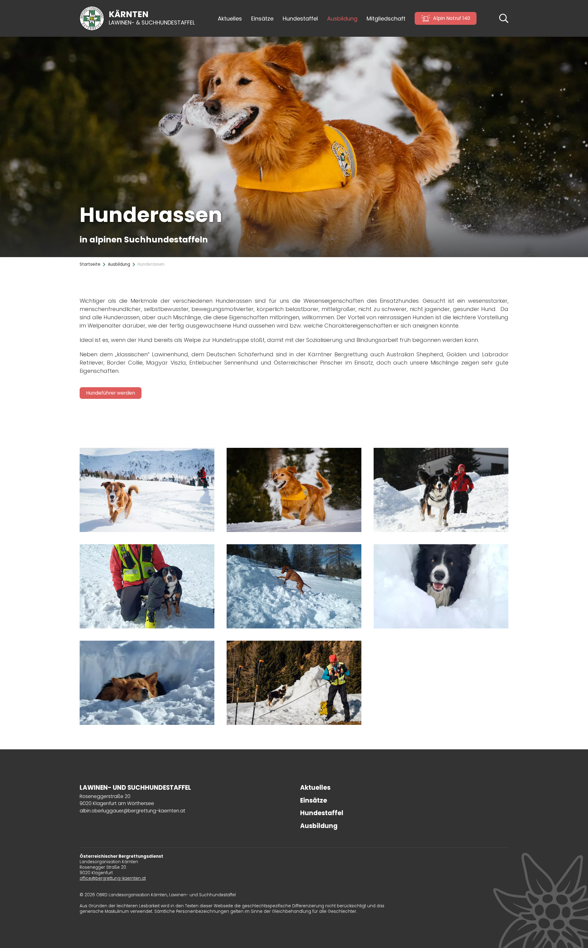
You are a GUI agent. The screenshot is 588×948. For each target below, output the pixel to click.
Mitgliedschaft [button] (386, 18)
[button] (503, 18)
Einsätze (262, 18)
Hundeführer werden (110, 392)
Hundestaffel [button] (300, 18)
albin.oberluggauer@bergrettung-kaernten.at (132, 810)
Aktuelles (230, 18)
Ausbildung (318, 826)
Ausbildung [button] (342, 18)
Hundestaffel (321, 813)
